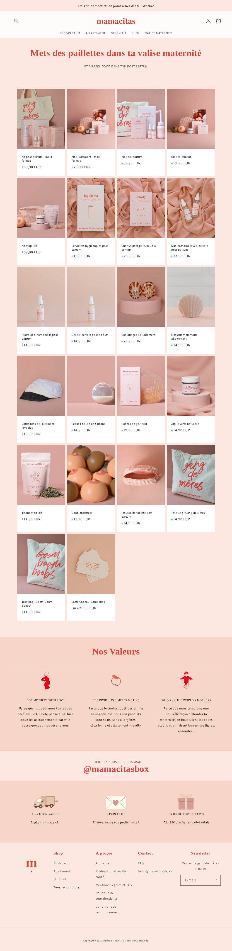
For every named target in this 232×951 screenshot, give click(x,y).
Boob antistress (82, 513)
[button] (16, 21)
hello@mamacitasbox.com (157, 871)
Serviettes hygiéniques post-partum (90, 248)
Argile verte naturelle (185, 424)
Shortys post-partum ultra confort (138, 248)
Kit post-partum (132, 157)
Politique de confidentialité (107, 896)
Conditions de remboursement (108, 909)
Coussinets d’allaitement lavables (38, 426)
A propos (102, 863)
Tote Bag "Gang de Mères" (188, 513)
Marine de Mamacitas (114, 940)
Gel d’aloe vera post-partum (90, 335)
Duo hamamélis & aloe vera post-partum (189, 248)
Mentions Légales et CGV (114, 885)
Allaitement (62, 871)
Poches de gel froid (134, 424)
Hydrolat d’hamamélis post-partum (40, 337)
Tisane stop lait (32, 513)
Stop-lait (59, 879)
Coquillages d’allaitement (138, 335)
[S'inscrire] (215, 880)
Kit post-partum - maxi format (37, 159)
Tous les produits (66, 887)
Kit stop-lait (29, 246)
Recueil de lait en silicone (88, 424)
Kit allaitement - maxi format (86, 159)
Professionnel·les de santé (111, 874)
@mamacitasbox (116, 769)
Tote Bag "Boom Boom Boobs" (37, 604)
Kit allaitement (181, 157)
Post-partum (62, 863)
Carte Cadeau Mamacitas (88, 602)
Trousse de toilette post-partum (137, 515)
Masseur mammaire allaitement (184, 337)
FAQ (141, 863)
